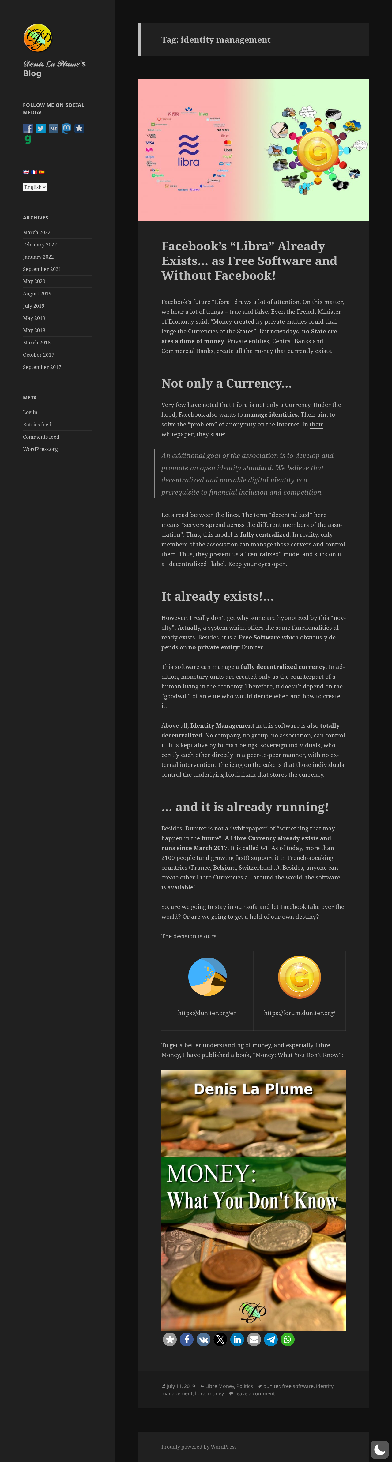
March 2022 (37, 232)
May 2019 (34, 318)
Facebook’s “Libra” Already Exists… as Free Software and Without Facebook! (249, 260)
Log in (30, 412)
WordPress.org (40, 449)
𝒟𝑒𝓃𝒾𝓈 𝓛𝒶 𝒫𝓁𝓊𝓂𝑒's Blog (54, 68)
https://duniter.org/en (207, 1013)
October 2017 (38, 354)
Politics (244, 1386)
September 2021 (42, 269)
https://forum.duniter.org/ (299, 1013)
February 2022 (40, 244)
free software (298, 1386)
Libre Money (219, 1386)
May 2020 (34, 281)
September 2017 (42, 367)
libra (200, 1393)
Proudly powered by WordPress (198, 1446)
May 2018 (34, 330)
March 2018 (37, 342)
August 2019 (37, 293)
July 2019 (33, 305)
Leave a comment (254, 1393)
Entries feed (37, 424)
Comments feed (41, 436)
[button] (170, 1339)
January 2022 (38, 256)
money (216, 1393)
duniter (271, 1386)
